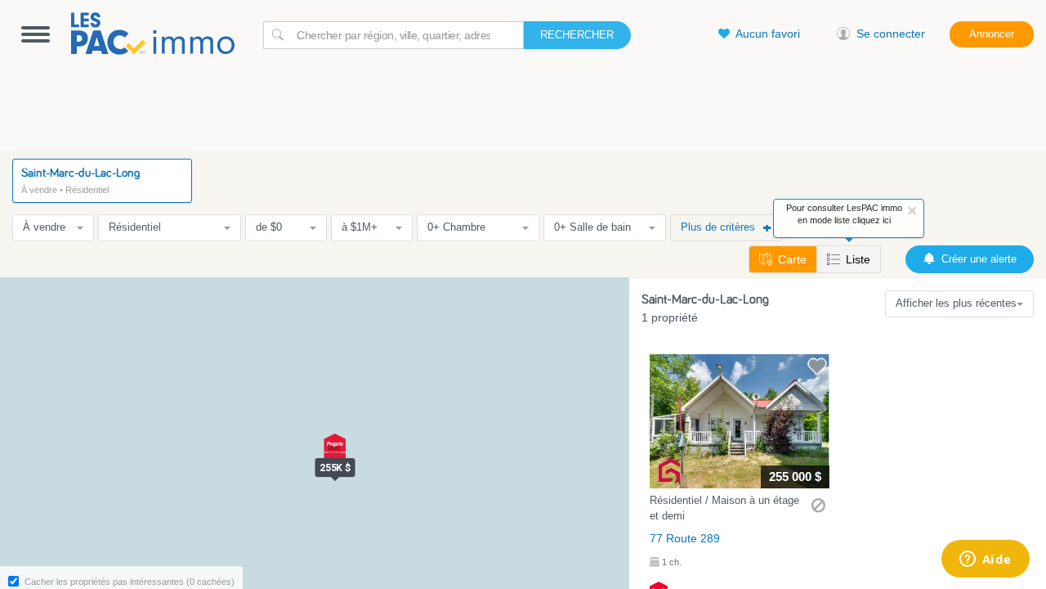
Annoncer (991, 34)
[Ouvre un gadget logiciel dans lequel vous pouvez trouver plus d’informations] (985, 560)
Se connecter (890, 33)
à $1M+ (360, 227)
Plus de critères (718, 227)
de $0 (269, 227)
